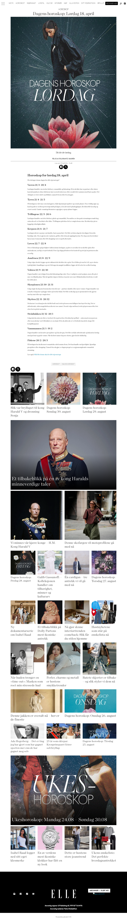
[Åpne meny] (3, 3)
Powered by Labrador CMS (63, 917)
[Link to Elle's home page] (63, 894)
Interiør (58, 3)
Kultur (50, 3)
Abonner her (111, 4)
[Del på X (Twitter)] (66, 167)
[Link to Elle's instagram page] (14, 894)
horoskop (56, 364)
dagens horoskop (68, 364)
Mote (11, 3)
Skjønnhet (31, 3)
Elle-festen (74, 3)
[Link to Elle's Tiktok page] (27, 894)
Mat (65, 3)
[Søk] (121, 4)
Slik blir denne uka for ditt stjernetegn (47, 354)
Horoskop (20, 3)
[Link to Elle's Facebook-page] (20, 894)
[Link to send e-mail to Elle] (33, 894)
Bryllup (101, 3)
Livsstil (41, 3)
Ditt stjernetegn (88, 3)
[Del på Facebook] (61, 167)
